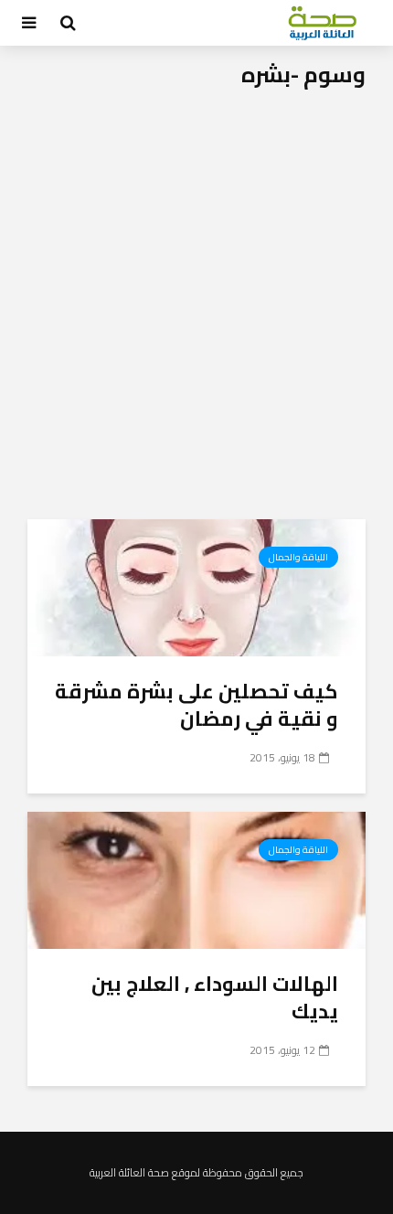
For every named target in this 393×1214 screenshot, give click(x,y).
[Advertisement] (196, 313)
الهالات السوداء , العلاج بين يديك (214, 997)
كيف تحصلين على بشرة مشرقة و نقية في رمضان (196, 704)
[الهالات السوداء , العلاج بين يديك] (196, 878)
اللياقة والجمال (298, 557)
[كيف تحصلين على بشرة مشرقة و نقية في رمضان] (196, 586)
